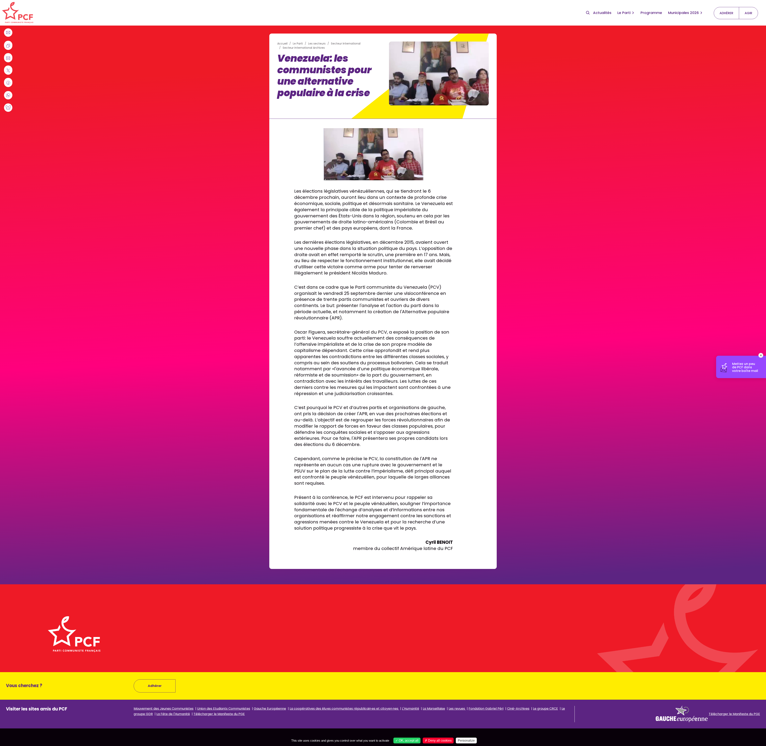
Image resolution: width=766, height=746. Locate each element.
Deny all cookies (439, 740)
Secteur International (345, 44)
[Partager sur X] (8, 70)
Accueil (282, 44)
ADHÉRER (726, 13)
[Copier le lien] (8, 46)
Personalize (466, 740)
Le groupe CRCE (545, 708)
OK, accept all (408, 740)
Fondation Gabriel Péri (486, 708)
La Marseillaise (434, 708)
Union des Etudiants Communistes (223, 708)
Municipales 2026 (683, 12)
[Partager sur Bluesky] (8, 107)
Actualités (602, 12)
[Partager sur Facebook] (8, 83)
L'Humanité (410, 708)
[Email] (8, 32)
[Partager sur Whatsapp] (8, 95)
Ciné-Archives (518, 708)
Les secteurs (317, 44)
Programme (651, 12)
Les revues (457, 708)
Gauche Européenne (270, 708)
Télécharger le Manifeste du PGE (219, 714)
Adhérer (155, 686)
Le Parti (624, 12)
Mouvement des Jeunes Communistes (163, 708)
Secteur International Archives (304, 48)
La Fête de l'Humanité (173, 714)
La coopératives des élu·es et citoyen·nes (344, 708)
